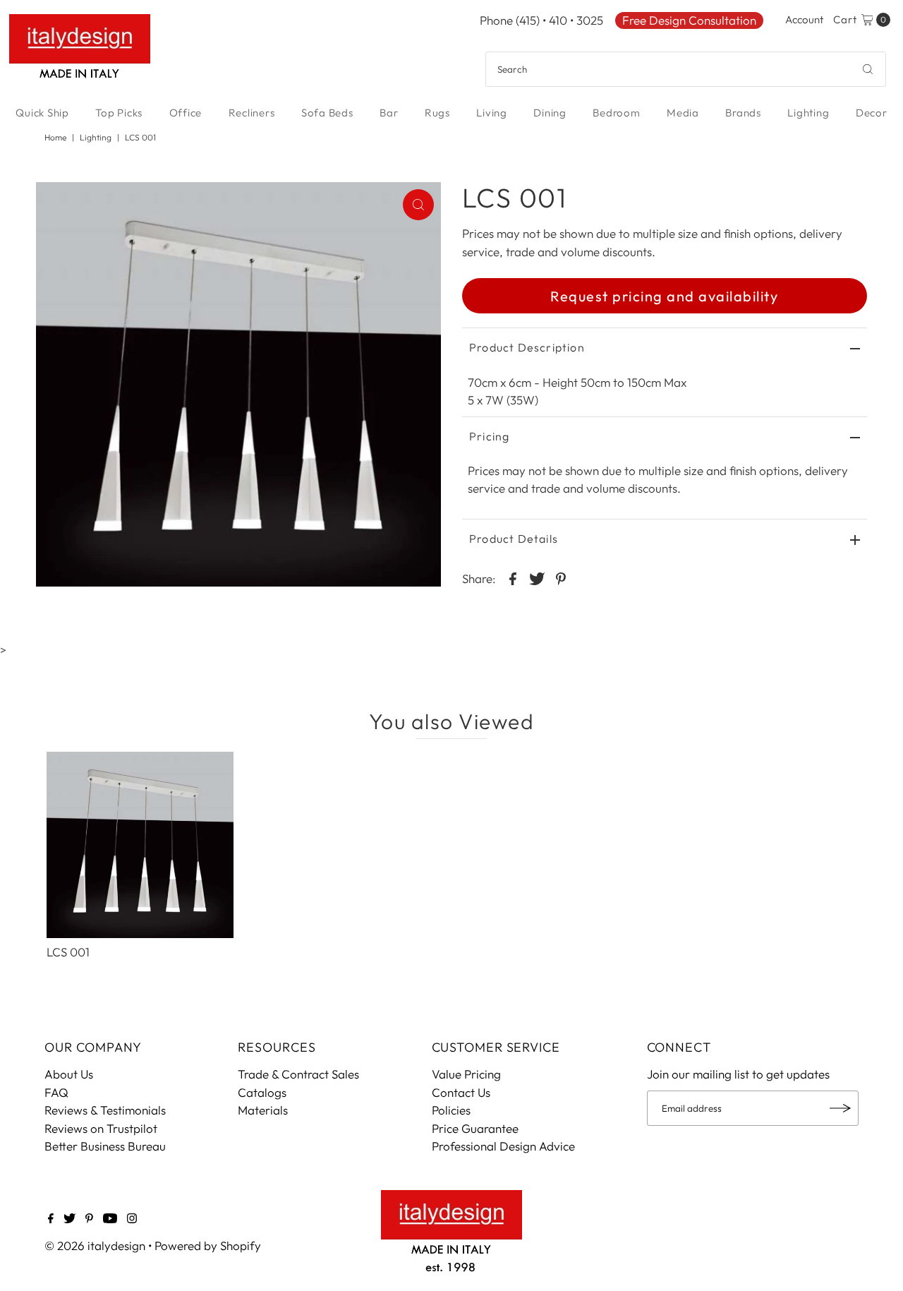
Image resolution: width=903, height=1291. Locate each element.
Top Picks (119, 112)
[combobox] (685, 69)
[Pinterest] (89, 1219)
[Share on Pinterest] (560, 577)
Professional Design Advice (503, 1146)
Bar (389, 112)
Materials (263, 1110)
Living (491, 112)
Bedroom (616, 112)
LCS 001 (68, 951)
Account (804, 19)
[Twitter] (69, 1219)
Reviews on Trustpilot (100, 1128)
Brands (743, 112)
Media (683, 112)
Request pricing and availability (664, 296)
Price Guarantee (475, 1128)
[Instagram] (132, 1219)
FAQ (56, 1092)
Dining (549, 112)
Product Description (527, 347)
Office (185, 112)
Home (55, 137)
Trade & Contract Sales (298, 1074)
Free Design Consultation (689, 20)
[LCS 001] (140, 845)
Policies (451, 1110)
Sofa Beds (327, 112)
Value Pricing (466, 1074)
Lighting (808, 112)
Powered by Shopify (207, 1245)
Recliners (252, 112)
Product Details (513, 539)
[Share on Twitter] (536, 577)
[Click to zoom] (418, 204)
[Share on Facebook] (512, 577)
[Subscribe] (841, 1108)
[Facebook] (51, 1219)
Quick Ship (42, 112)
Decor (871, 112)
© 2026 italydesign (94, 1245)
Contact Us (461, 1092)
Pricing (489, 436)
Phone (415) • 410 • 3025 (541, 20)
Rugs (437, 112)
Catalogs (262, 1092)
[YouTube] (110, 1219)
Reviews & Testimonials (105, 1110)
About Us (68, 1074)
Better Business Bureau (105, 1146)
